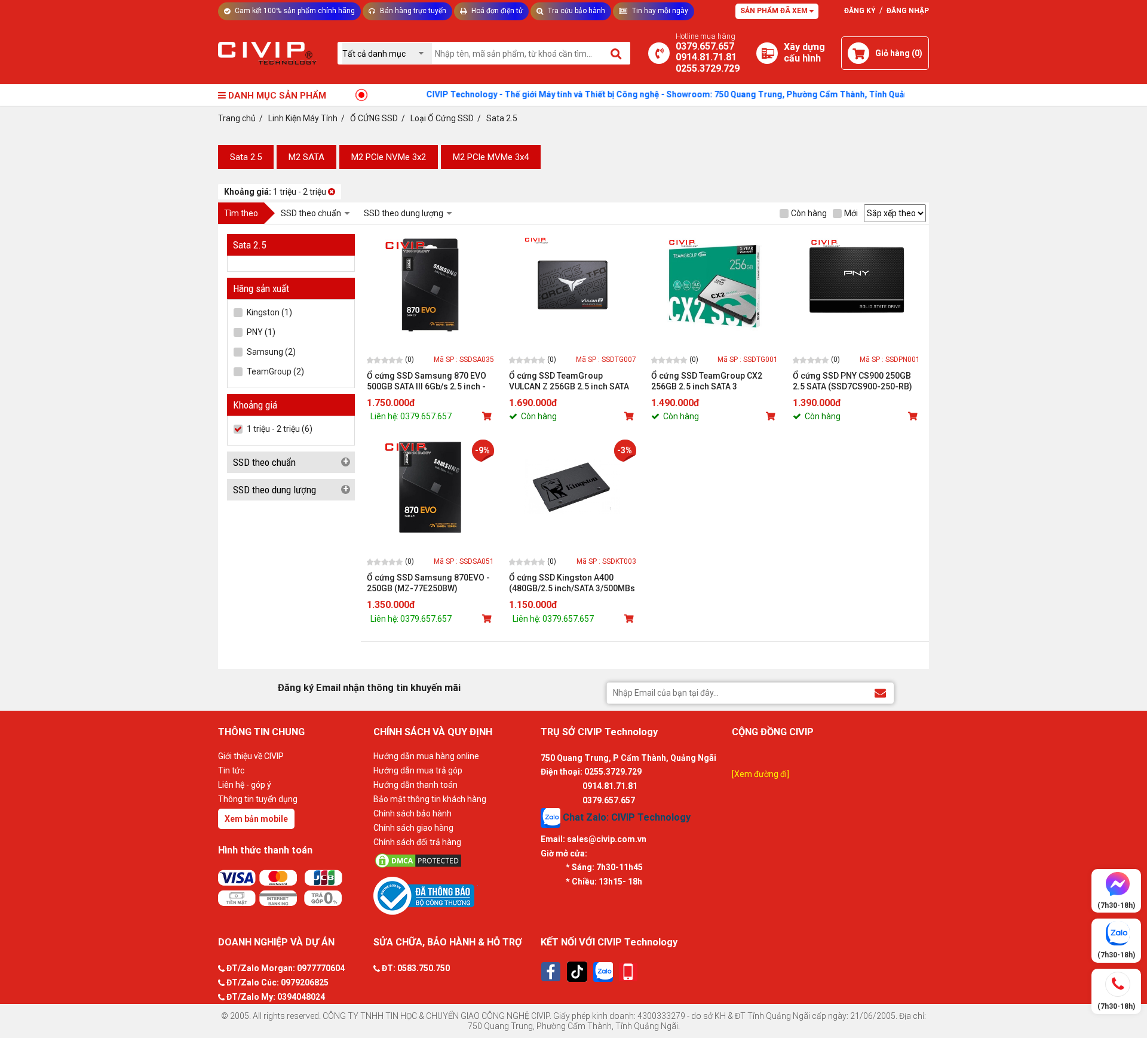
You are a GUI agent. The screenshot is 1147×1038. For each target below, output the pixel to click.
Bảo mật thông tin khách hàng (429, 799)
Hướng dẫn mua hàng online (426, 756)
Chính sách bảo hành (412, 813)
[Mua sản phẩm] (488, 416)
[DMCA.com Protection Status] (454, 861)
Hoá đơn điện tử (496, 11)
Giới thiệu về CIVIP (251, 756)
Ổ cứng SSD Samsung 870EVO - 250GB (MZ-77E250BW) (428, 583)
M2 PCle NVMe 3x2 (388, 157)
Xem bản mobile (256, 819)
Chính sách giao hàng (413, 828)
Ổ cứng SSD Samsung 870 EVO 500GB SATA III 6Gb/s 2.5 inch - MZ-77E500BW (426, 381)
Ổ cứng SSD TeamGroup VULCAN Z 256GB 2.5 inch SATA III (569, 381)
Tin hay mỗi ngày (659, 11)
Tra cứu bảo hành (575, 11)
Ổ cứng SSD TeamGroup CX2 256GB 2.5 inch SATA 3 (706, 381)
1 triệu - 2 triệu (276, 191)
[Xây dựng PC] (767, 53)
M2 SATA (306, 157)
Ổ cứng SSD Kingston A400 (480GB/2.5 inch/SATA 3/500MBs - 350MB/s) (572, 583)
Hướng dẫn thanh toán (415, 785)
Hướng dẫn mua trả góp (417, 770)
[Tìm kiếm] (616, 53)
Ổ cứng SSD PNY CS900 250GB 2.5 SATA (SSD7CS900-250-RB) (852, 381)
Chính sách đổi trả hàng (417, 842)
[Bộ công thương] (454, 895)
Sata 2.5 (246, 157)
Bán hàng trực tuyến (412, 11)
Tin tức (231, 770)
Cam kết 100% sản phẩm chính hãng (294, 11)
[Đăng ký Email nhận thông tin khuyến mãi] (880, 692)
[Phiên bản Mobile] (628, 972)
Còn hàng (809, 213)
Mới (851, 213)
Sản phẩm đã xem (774, 11)
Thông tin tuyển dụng (258, 799)
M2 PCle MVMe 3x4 (491, 157)
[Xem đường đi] (760, 774)
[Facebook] (551, 972)
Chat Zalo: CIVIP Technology (625, 817)
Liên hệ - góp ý (244, 785)
